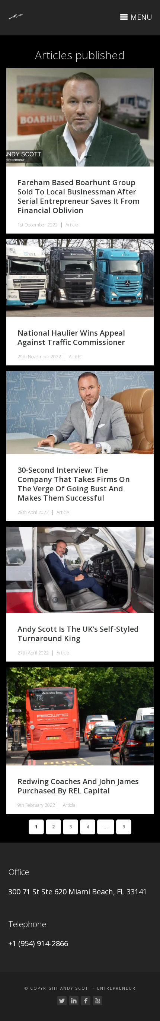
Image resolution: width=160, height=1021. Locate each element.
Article (71, 225)
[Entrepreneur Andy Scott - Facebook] (85, 1000)
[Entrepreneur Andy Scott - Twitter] (62, 1000)
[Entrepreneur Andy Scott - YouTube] (97, 1000)
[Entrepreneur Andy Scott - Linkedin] (74, 1000)
